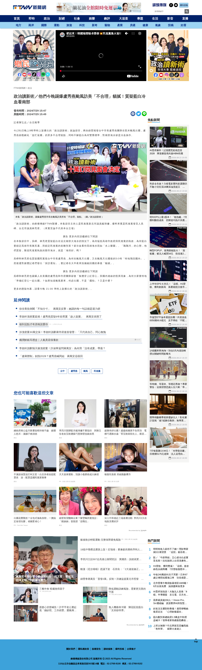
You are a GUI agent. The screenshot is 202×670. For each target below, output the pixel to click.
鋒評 (107, 18)
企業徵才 (131, 649)
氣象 (158, 25)
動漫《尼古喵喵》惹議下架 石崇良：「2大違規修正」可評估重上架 (112, 569)
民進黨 (97, 371)
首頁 (17, 18)
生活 (155, 18)
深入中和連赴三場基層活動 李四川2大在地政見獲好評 (125, 520)
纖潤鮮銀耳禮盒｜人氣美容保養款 (38, 340)
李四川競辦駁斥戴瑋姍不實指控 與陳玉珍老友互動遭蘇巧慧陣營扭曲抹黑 (80, 432)
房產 (132, 25)
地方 (18, 25)
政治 (47, 18)
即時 (32, 18)
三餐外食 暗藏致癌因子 (52, 588)
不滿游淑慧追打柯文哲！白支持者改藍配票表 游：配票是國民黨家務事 (35, 476)
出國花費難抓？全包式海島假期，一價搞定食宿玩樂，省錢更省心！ (35, 520)
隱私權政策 (83, 649)
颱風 (85, 371)
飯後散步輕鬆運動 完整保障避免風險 (100, 539)
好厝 (183, 25)
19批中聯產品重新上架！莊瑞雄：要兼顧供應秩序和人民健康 (111, 549)
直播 (185, 18)
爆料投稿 (119, 649)
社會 (77, 18)
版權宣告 (96, 649)
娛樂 (92, 18)
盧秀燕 (74, 371)
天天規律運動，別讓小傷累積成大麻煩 (79, 474)
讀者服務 (108, 649)
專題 (140, 18)
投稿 (171, 25)
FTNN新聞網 (19, 88)
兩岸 (31, 25)
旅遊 (69, 25)
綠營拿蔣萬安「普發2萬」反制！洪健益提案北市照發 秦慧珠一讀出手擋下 (112, 579)
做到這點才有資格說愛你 (33, 324)
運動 (56, 25)
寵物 (107, 25)
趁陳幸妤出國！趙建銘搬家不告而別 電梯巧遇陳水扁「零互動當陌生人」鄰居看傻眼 (125, 432)
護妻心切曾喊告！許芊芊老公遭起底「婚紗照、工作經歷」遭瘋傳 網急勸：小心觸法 (57, 609)
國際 (44, 25)
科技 (82, 25)
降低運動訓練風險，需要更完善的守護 (127, 590)
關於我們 (70, 649)
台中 (62, 371)
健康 (145, 25)
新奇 (94, 25)
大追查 (123, 18)
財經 (62, 18)
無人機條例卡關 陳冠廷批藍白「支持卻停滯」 (126, 609)
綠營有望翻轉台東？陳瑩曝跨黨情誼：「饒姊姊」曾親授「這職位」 (79, 520)
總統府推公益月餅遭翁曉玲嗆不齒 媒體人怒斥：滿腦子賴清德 (35, 432)
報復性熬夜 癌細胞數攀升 (117, 474)
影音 (170, 18)
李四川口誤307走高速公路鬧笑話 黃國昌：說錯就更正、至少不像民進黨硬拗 (109, 559)
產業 (120, 25)
